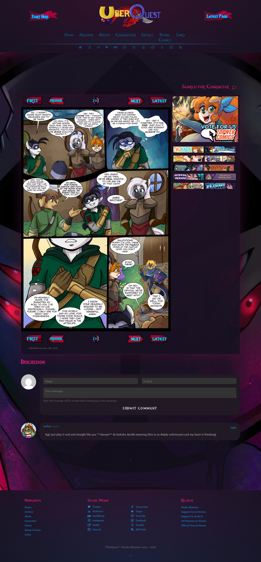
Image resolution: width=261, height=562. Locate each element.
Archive (87, 35)
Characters (126, 35)
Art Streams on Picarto (193, 521)
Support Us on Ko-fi (192, 516)
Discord (96, 529)
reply (233, 427)
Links (181, 35)
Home (69, 35)
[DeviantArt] (89, 47)
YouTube (140, 516)
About (104, 35)
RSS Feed (140, 529)
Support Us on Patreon (193, 511)
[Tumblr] (162, 47)
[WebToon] (98, 47)
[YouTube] (124, 47)
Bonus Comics (165, 37)
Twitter (96, 506)
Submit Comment (139, 408)
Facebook (140, 520)
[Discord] (171, 47)
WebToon (97, 511)
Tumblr (139, 525)
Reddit (95, 525)
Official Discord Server (193, 525)
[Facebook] (143, 47)
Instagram (98, 520)
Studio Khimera (189, 507)
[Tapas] (107, 47)
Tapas (138, 511)
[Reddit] (152, 47)
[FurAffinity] (115, 47)
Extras (147, 35)
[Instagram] (134, 47)
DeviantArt (141, 506)
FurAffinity (98, 516)
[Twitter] (80, 47)
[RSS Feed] (180, 47)
